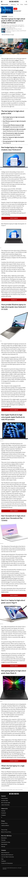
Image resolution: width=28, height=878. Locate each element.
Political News (4, 798)
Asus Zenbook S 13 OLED (17, 127)
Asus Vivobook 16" (8, 119)
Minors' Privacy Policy (6, 831)
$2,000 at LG (14, 299)
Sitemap (3, 846)
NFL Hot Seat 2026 (5, 802)
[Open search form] (26, 1)
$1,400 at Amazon (14, 409)
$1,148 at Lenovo (14, 665)
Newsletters (4, 838)
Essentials (10, 16)
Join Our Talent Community (7, 856)
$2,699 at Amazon (14, 760)
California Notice (5, 825)
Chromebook (11, 775)
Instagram (3, 815)
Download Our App (5, 842)
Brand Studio (4, 844)
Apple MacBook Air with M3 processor (13, 131)
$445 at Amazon (14, 218)
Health (25, 4)
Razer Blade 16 (7, 143)
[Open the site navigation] (5, 1)
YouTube (3, 810)
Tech (18, 4)
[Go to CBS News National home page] (14, 1)
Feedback (3, 861)
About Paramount (5, 852)
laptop (15, 77)
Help (2, 859)
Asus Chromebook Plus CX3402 (11, 135)
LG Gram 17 (6, 123)
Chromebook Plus (6, 577)
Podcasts (3, 840)
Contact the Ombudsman (7, 863)
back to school (19, 70)
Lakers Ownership (5, 804)
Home (21, 4)
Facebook (3, 813)
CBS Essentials (4, 4)
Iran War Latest (4, 800)
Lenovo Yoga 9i (7, 139)
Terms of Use (4, 829)
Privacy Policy (4, 823)
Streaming (13, 4)
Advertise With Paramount (7, 854)
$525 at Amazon (14, 595)
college (17, 60)
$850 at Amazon (14, 510)
